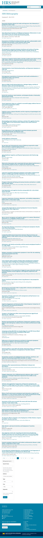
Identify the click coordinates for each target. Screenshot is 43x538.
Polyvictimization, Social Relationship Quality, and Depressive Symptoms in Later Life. (21, 68)
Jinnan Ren (4, 70)
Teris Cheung (4, 264)
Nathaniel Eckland (10, 229)
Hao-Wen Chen (5, 114)
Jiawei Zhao (10, 238)
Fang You (4, 175)
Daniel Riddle (11, 412)
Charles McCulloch (26, 148)
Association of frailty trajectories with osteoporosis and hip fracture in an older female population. (20, 296)
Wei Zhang (11, 453)
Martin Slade (9, 157)
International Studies (28, 518)
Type (4, 479)
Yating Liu (28, 273)
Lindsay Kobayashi (9, 221)
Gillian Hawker (17, 412)
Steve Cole (12, 435)
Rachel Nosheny (27, 367)
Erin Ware (23, 395)
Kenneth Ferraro (10, 70)
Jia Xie (5, 176)
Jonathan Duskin (16, 88)
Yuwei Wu (25, 453)
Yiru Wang (4, 325)
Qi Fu (36, 175)
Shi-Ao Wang (21, 114)
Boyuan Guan (22, 273)
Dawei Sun (30, 201)
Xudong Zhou (28, 282)
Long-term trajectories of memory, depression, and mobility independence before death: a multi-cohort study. (21, 199)
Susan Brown (4, 246)
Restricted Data (27, 511)
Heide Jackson (11, 35)
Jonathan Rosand (31, 88)
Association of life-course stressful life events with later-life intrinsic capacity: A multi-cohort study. (19, 402)
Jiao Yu (3, 133)
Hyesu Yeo (4, 427)
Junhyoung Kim (10, 306)
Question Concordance (28, 516)
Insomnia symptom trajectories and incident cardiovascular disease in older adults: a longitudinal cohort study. (21, 443)
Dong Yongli (17, 298)
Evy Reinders (4, 87)
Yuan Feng (28, 263)
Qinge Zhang (17, 263)
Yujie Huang (16, 273)
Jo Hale (3, 124)
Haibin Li (4, 61)
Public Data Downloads (28, 510)
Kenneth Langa (7, 368)
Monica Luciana (23, 290)
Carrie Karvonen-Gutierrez (23, 219)
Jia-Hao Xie (22, 444)
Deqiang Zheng (7, 62)
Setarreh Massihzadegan (30, 359)
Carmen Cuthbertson (13, 378)
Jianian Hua (23, 61)
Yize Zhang (26, 386)
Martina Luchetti (19, 51)
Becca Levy (4, 157)
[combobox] (8, 476)
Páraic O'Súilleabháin (34, 51)
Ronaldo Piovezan (22, 165)
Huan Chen (9, 176)
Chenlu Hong (11, 273)
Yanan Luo (38, 273)
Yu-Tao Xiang (25, 264)
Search (5, 497)
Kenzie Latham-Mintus (12, 359)
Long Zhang (8, 43)
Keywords (5, 489)
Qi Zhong (16, 114)
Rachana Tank (12, 367)
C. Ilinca (3, 210)
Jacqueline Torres (5, 149)
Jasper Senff (15, 87)
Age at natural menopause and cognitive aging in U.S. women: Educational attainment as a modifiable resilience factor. (21, 218)
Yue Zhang (23, 404)
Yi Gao (7, 175)
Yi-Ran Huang (12, 263)
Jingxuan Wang (11, 148)
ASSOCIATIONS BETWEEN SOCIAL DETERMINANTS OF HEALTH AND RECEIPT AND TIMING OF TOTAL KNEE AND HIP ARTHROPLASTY (20, 410)
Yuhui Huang (15, 26)
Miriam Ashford (5, 367)
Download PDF (6, 337)
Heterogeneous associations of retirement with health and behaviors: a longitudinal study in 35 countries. (20, 77)
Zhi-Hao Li (30, 444)
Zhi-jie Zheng (14, 43)
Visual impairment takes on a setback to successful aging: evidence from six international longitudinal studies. (21, 104)
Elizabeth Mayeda (18, 148)
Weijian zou (27, 420)
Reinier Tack (10, 87)
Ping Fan (32, 263)
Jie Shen (19, 26)
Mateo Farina (4, 35)
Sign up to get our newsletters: (9, 521)
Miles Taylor (17, 192)
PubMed (5, 29)
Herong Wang (11, 395)
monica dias (22, 420)
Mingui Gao (4, 255)
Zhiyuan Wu (38, 61)
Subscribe (5, 527)
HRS (4, 518)
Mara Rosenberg (5, 97)
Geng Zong (35, 26)
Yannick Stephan (5, 51)
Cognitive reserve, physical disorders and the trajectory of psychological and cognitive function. (21, 112)
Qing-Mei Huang (5, 444)
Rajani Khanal (5, 165)
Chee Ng (21, 264)
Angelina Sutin (12, 51)
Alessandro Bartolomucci (14, 290)
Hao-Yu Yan (11, 444)
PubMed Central (9, 108)
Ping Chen (4, 378)
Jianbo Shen (13, 201)
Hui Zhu (23, 282)
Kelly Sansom (36, 165)
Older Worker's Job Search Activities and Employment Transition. (18, 426)
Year (4, 484)
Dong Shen (23, 175)
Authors (5, 473)
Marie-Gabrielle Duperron (7, 88)
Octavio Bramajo (5, 316)
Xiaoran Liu (16, 27)
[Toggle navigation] (3, 7)
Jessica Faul (14, 333)
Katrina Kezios (5, 184)
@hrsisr (4, 517)
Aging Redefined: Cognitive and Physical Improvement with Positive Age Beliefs (20, 155)
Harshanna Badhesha (19, 435)
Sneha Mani (8, 219)
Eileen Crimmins (26, 436)
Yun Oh (3, 351)
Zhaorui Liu (32, 273)
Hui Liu (8, 255)
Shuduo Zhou (25, 43)
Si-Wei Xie (4, 43)
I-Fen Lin (9, 246)
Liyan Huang (9, 26)
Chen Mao (18, 176)
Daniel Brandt (17, 395)
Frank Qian (8, 61)
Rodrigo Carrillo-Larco (16, 404)
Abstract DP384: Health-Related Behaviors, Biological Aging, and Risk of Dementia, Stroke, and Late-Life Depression (20, 85)
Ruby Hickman (5, 395)
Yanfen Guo (21, 386)
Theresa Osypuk (13, 133)
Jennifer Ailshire (17, 35)
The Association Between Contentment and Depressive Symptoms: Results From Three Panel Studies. (21, 227)
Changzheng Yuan (23, 27)
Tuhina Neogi (31, 412)
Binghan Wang (29, 26)
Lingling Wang (10, 106)
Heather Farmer (21, 359)
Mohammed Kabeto (19, 367)
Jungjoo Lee (4, 306)
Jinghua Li (10, 264)
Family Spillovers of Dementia (9, 138)
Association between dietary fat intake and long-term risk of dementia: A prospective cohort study (20, 24)
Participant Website (28, 509)
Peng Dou (20, 453)
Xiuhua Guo (13, 62)
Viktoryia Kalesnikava (21, 133)
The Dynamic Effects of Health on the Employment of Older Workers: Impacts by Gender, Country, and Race (21, 418)
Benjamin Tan (37, 87)
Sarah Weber (21, 184)
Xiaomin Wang (19, 282)
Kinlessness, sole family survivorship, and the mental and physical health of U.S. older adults (21, 245)
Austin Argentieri (24, 88)
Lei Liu (33, 201)
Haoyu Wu (13, 282)
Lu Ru (13, 298)
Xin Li (20, 238)
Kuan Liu (36, 114)
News (25, 522)
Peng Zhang (36, 453)
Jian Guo (9, 201)
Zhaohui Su (37, 263)
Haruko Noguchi (10, 78)
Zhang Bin (4, 298)
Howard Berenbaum (18, 229)
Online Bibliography (28, 515)
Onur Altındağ (5, 139)
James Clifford (21, 378)
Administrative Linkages (28, 513)
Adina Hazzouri (33, 184)
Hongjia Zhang (20, 62)
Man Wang (19, 61)
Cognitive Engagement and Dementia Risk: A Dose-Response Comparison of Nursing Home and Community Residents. (21, 304)
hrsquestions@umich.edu (8, 516)
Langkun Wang (5, 453)
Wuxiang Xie (13, 61)
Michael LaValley (24, 412)
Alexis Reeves (32, 219)
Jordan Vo (10, 184)
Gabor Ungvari (15, 264)
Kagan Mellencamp (24, 246)
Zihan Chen (15, 184)
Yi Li (7, 378)
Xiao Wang (28, 175)
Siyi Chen (4, 386)
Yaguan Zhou (4, 404)
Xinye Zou (33, 61)
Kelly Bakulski (28, 395)
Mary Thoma (4, 148)
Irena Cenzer (12, 97)
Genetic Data (26, 514)
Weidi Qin (7, 133)
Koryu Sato (4, 78)
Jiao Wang (29, 61)
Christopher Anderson (9, 89)
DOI (2, 29)
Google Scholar (9, 29)
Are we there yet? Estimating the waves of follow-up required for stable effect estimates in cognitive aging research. (20, 146)
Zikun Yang (26, 378)
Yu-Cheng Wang (5, 263)
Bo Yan (3, 282)
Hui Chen (24, 26)
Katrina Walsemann (25, 35)
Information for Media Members (30, 524)
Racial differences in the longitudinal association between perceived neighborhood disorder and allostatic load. (19, 131)
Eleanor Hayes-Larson (35, 148)
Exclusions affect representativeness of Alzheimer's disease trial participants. (18, 365)
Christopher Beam (32, 435)
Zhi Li (16, 175)
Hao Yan (13, 176)
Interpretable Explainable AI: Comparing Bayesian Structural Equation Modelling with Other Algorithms (19, 208)
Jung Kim (10, 333)
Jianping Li (20, 43)
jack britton (16, 420)
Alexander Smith (18, 97)
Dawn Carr (12, 192)
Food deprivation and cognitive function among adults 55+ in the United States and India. (20, 191)
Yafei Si (9, 404)
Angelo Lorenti (8, 124)
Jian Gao (19, 175)
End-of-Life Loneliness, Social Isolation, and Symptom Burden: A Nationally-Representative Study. (21, 96)
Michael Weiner (34, 367)
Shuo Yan (4, 229)
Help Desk (26, 521)
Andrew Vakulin (5, 167)
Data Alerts (26, 526)
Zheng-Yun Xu (27, 114)
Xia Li (3, 62)
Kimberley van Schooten (13, 165)
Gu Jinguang (9, 298)
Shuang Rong (11, 27)
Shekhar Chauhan (5, 192)
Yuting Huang (32, 386)
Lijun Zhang (24, 201)
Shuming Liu (19, 201)
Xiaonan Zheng (30, 453)
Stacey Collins (5, 333)
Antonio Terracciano (6, 53)
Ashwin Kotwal (26, 97)
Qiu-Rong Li (11, 114)
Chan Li (8, 325)
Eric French (4, 420)
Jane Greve (10, 139)
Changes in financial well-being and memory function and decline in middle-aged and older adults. (21, 182)
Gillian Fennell (5, 412)
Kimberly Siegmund (10, 436)
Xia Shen (12, 325)
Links (25, 527)
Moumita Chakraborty (14, 316)
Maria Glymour (13, 149)
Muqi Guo (4, 219)
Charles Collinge (5, 290)
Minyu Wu (4, 26)
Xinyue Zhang (5, 238)
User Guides (26, 517)
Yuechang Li (7, 282)
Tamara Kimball (22, 87)
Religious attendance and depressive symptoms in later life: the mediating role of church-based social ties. (21, 253)
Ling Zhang (23, 263)
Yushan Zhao (9, 386)
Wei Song (33, 175)
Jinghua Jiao (4, 201)
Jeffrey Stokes (5, 359)
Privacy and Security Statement (30, 529)
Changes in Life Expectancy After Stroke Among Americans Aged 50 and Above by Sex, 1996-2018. (20, 314)
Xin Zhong (15, 453)
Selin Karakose (26, 51)
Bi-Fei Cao (32, 114)
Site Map (26, 523)
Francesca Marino (15, 246)
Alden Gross (14, 219)
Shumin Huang (15, 386)
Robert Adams (30, 165)
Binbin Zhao (15, 238)
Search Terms (6, 463)
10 (25, 458)
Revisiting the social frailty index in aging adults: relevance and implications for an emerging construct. (21, 288)
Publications (5, 10)
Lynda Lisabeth (22, 316)
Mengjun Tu (4, 106)
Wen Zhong (11, 175)
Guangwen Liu (5, 273)
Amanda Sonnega (24, 192)
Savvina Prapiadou (30, 87)
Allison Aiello (26, 184)
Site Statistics (26, 528)
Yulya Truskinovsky (17, 139)
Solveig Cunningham (16, 124)
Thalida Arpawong (6, 435)
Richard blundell (10, 420)
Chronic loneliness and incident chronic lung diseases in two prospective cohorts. (20, 280)
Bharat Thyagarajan (18, 436)
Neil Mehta (28, 316)
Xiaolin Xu (28, 404)
